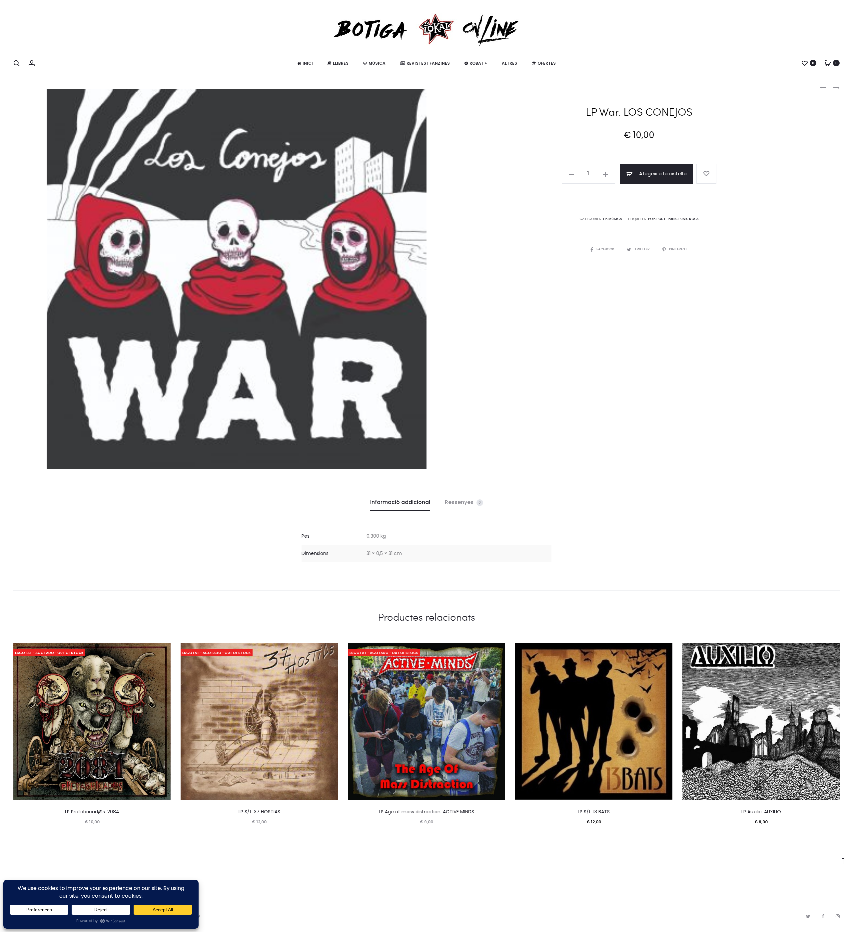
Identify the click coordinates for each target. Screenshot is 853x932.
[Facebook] (823, 916)
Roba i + (478, 63)
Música (377, 63)
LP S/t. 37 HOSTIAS (259, 811)
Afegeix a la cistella (662, 173)
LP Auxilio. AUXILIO (761, 811)
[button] (571, 173)
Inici (308, 63)
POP (651, 218)
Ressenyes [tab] (463, 502)
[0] (804, 63)
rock (694, 218)
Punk (682, 218)
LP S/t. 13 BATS (594, 811)
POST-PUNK (666, 218)
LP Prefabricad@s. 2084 (92, 811)
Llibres (341, 63)
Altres (509, 63)
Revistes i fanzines (428, 63)
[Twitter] (808, 916)
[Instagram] (838, 916)
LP (605, 218)
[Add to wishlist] (706, 174)
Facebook (605, 249)
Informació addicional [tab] (400, 502)
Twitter (642, 249)
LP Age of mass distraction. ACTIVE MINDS (426, 811)
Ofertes (546, 63)
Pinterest (678, 249)
